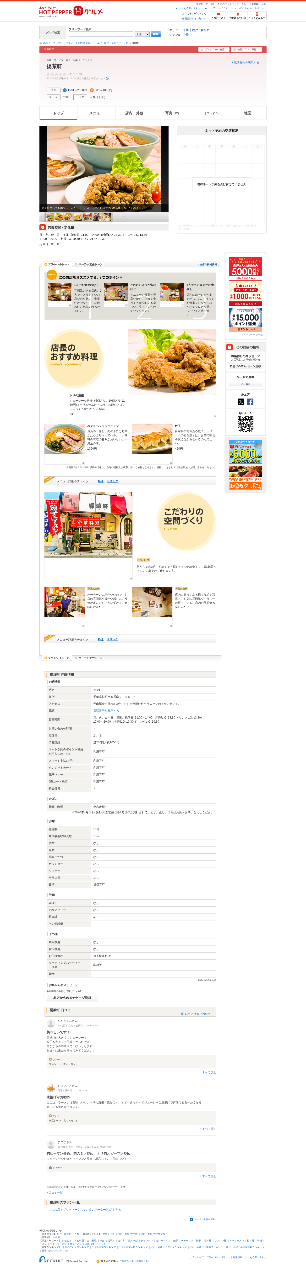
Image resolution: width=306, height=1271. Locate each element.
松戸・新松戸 (200, 30)
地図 (247, 113)
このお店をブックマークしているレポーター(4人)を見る (85, 1209)
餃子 (175, 1240)
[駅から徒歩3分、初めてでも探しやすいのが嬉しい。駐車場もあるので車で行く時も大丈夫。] (88, 536)
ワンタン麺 (220, 1240)
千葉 (186, 30)
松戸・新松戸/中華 (127, 1234)
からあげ (66, 1240)
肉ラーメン (76, 1244)
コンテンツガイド (217, 8)
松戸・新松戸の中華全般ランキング (245, 1247)
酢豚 (198, 1240)
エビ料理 (79, 1240)
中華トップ (109, 1234)
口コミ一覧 (56, 1192)
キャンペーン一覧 (253, 334)
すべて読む (209, 1072)
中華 (186, 35)
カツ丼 (121, 1240)
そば (102, 1240)
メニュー (96, 113)
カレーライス (163, 1240)
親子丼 (111, 1240)
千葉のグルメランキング (75, 1247)
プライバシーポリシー (218, 1257)
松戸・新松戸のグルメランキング (168, 1247)
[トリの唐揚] (172, 373)
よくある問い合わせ (190, 8)
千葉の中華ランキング (104, 1247)
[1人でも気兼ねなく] (59, 295)
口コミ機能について (198, 1014)
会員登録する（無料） (194, 18)
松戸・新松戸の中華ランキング (206, 1247)
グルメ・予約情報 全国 (78, 43)
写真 (172, 113)
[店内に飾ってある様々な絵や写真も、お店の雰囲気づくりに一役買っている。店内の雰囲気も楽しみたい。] (152, 607)
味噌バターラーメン (95, 1244)
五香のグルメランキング (55, 1250)
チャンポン (147, 1240)
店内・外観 (134, 113)
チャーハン (187, 1240)
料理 (101, 481)
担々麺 (250, 1240)
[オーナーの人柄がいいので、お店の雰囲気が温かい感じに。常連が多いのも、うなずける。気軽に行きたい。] (64, 607)
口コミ (210, 113)
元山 (264, 4)
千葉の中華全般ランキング (133, 1247)
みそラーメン (237, 1240)
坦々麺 (207, 1240)
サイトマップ (196, 1257)
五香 (125, 43)
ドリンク (112, 481)
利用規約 (237, 1257)
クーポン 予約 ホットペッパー (250, 8)
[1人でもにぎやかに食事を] (172, 295)
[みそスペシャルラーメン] (64, 444)
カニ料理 (92, 1240)
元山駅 (56, 1237)
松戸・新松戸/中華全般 (153, 1234)
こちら (67, 754)
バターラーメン (58, 1244)
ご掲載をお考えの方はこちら (135, 1261)
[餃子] (152, 444)
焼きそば (133, 1240)
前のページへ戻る (52, 43)
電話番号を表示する (246, 62)
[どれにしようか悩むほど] (116, 295)
